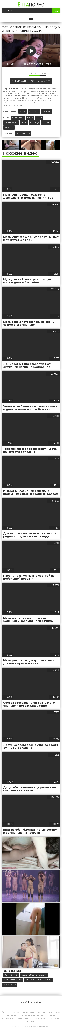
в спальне (18, 117)
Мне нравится (16, 74)
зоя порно (11, 975)
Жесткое (34, 111)
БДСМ (22, 111)
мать (30, 117)
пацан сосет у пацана (34, 975)
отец (39, 117)
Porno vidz (44, 1026)
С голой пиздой (12, 980)
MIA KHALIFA (9, 985)
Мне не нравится (24, 74)
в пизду (34, 122)
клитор (9, 127)
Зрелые (46, 111)
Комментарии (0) (40, 81)
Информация (19, 81)
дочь (23, 122)
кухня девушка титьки (38, 980)
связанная (11, 122)
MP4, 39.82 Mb (23, 133)
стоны (46, 122)
